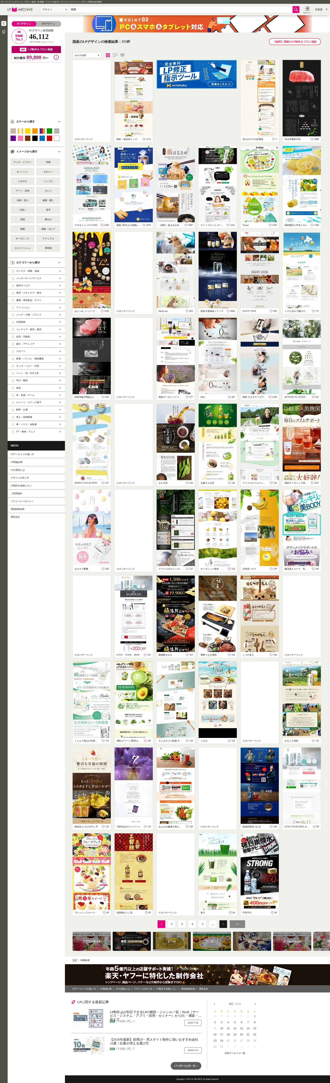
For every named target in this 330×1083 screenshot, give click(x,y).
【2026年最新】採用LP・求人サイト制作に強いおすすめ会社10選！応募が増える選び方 (154, 1041)
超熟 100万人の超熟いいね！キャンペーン (128, 225)
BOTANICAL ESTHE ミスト (297, 397)
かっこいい (22, 171)
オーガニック (22, 238)
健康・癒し (48, 200)
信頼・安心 (22, 200)
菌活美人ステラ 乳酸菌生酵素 (297, 569)
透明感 (48, 248)
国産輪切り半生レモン (296, 225)
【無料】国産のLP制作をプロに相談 (295, 41)
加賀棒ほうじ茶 (124, 912)
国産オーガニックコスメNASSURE (171, 397)
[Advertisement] (36, 89)
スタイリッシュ (23, 248)
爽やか (48, 219)
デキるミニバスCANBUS (86, 225)
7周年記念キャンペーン (128, 826)
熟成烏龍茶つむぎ (252, 826)
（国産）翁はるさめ (169, 225)
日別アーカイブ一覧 (235, 1053)
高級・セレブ (48, 229)
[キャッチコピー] (115, 55)
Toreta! (246, 225)
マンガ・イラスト (22, 162)
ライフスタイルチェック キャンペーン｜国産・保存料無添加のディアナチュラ (255, 483)
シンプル (48, 181)
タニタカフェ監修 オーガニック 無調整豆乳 (171, 740)
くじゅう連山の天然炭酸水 (86, 740)
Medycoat (163, 311)
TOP (75, 960)
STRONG (247, 912)
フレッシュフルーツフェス (86, 912)
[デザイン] (108, 55)
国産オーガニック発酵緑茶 (297, 483)
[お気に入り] (122, 55)
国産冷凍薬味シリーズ (212, 311)
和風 (48, 162)
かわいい (48, 171)
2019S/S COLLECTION (85, 483)
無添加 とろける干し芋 (86, 826)
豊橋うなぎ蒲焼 (209, 655)
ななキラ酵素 (81, 569)
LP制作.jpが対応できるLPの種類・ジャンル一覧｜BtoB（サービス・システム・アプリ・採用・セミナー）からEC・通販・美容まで (155, 1014)
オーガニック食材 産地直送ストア (213, 569)
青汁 (203, 912)
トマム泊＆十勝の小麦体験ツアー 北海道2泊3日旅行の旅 (297, 311)
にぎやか (22, 181)
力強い (22, 210)
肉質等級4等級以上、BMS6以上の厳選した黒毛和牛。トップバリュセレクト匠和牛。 (86, 397)
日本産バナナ (249, 569)
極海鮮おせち (165, 655)
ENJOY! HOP (249, 311)
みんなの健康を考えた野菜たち (171, 826)
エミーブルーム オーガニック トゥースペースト (213, 225)
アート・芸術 (22, 190)
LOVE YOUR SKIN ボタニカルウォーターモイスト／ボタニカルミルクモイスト (297, 826)
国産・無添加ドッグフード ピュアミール (128, 139)
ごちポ (204, 740)
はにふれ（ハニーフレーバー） (86, 311)
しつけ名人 (248, 655)
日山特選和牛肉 (293, 139)
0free (203, 397)
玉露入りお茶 (207, 483)
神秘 (22, 229)
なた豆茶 (163, 483)
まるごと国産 (291, 740)
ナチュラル (48, 238)
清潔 (22, 219)
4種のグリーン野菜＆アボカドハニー (128, 740)
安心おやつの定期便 (253, 139)
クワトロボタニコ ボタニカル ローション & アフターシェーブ (171, 569)
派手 (48, 210)
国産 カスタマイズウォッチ (255, 397)
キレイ (48, 190)
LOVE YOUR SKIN (127, 655)
